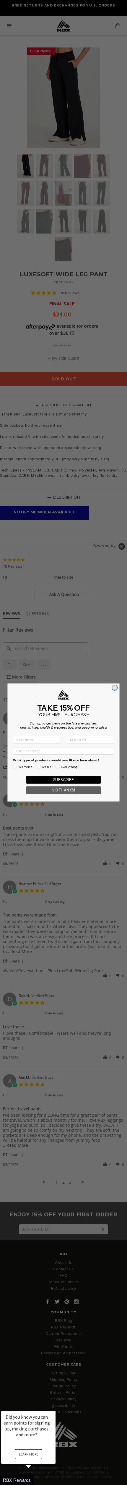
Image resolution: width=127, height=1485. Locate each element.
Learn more (28, 1454)
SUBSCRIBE (63, 780)
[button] (35, 1480)
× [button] (53, 1407)
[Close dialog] (115, 688)
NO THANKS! (63, 790)
